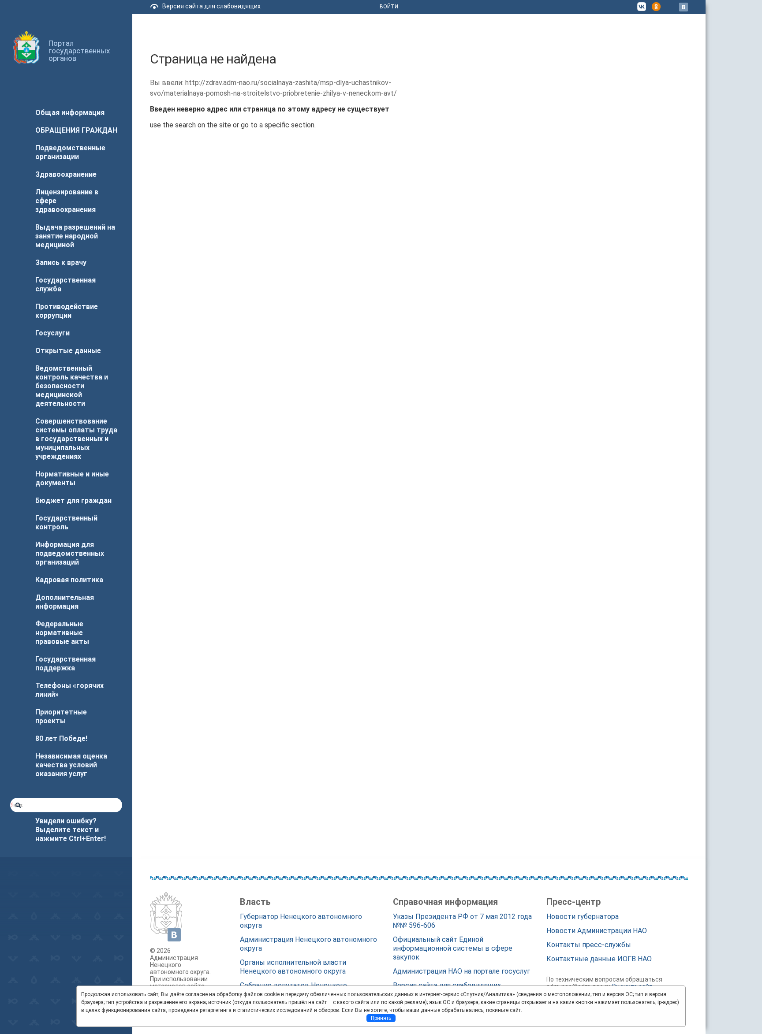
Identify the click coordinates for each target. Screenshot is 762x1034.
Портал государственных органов (79, 51)
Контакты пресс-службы (588, 945)
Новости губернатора (582, 916)
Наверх (19, 1011)
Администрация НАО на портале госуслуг (461, 971)
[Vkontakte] (683, 7)
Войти (389, 7)
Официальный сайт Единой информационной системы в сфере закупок (452, 948)
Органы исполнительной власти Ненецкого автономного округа (293, 966)
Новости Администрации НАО (596, 930)
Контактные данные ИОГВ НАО (599, 959)
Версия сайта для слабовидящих (211, 6)
